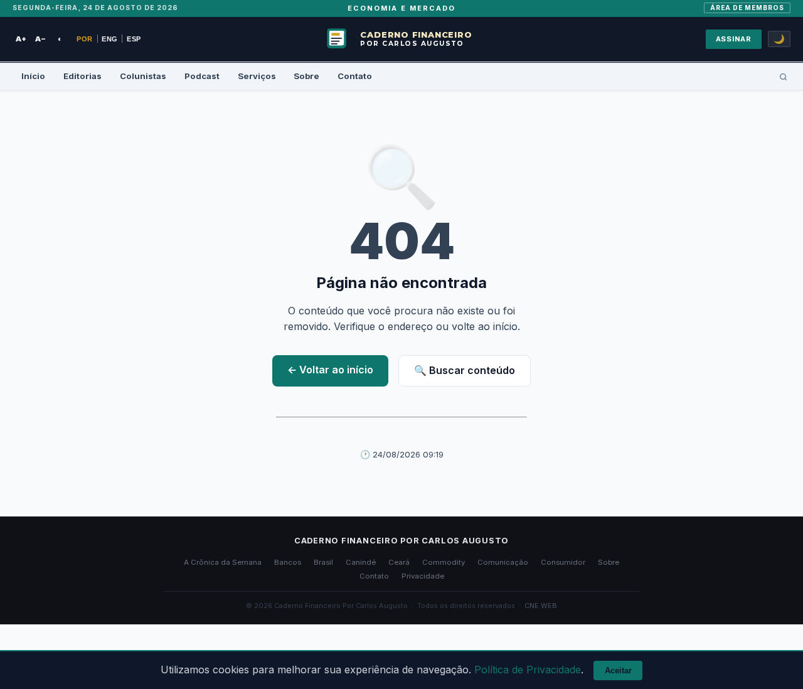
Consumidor (563, 562)
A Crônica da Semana (223, 562)
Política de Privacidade (527, 669)
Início (33, 76)
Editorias (82, 76)
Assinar (734, 39)
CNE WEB (540, 605)
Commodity (443, 562)
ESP (134, 39)
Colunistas (143, 76)
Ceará (399, 562)
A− (40, 39)
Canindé (361, 562)
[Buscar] (783, 77)
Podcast (202, 76)
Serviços (257, 76)
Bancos (287, 562)
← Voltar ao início (330, 369)
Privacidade (423, 576)
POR (85, 39)
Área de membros (747, 7)
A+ (21, 39)
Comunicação (502, 562)
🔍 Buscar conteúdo (464, 370)
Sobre (306, 76)
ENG (110, 39)
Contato (355, 76)
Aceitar (618, 670)
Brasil (323, 562)
